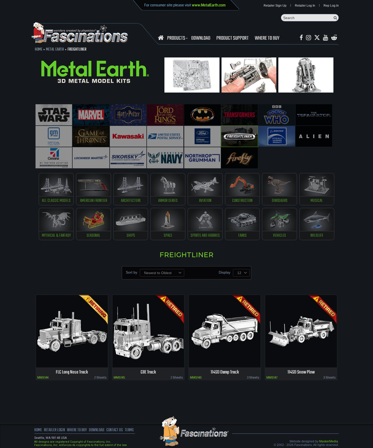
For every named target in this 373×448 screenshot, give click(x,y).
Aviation (205, 201)
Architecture (131, 201)
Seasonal (93, 235)
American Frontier (93, 201)
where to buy (77, 430)
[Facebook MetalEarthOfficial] (301, 37)
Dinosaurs (279, 201)
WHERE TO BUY (267, 38)
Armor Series (168, 201)
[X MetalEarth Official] (317, 37)
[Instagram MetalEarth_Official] (308, 37)
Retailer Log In (305, 5)
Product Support (232, 38)
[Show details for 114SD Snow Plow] (301, 331)
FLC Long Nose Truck (72, 372)
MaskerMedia (328, 441)
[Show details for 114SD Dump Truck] (225, 331)
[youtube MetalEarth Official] (325, 37)
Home (38, 49)
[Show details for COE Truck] (148, 331)
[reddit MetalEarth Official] (334, 37)
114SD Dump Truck (225, 372)
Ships (131, 235)
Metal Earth (55, 49)
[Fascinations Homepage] (161, 38)
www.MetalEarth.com (209, 5)
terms (129, 430)
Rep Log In (331, 5)
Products (176, 38)
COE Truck (148, 372)
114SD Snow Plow (301, 372)
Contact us (114, 430)
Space (168, 235)
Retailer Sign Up (275, 5)
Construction (242, 201)
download (200, 38)
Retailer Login (54, 430)
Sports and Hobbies (205, 235)
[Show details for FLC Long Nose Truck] (72, 331)
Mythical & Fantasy (56, 235)
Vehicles (279, 235)
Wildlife (316, 235)
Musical (317, 201)
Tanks (242, 235)
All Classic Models (56, 201)
